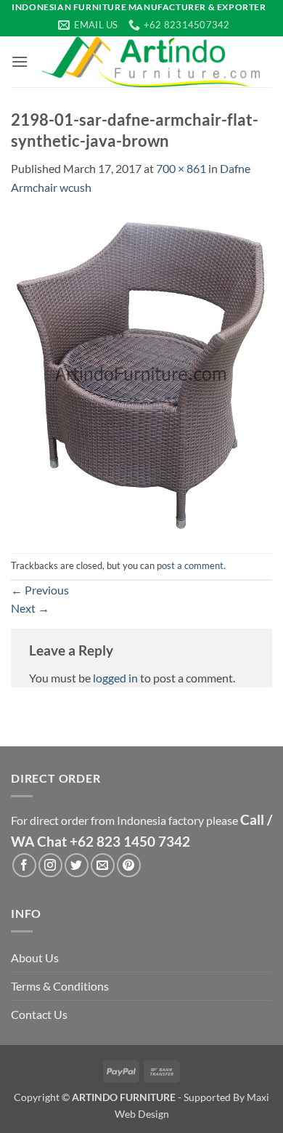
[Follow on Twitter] (77, 865)
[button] (19, 61)
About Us (35, 957)
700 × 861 (181, 168)
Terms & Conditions (60, 986)
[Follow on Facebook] (24, 865)
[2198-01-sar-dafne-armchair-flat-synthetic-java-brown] (141, 373)
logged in (115, 678)
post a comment (190, 565)
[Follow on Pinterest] (129, 865)
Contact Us (39, 1014)
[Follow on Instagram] (50, 865)
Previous (40, 590)
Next (30, 608)
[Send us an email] (103, 865)
